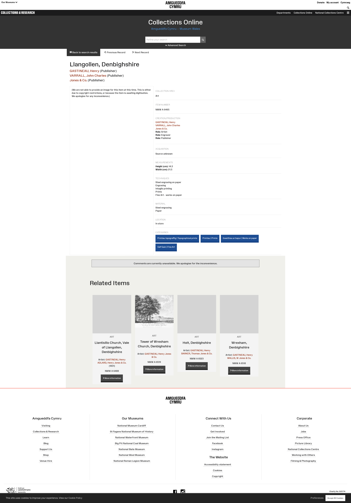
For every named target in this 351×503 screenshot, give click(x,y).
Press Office (303, 437)
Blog (45, 443)
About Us (303, 425)
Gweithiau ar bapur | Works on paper (240, 238)
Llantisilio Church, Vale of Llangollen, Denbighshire (112, 347)
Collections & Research (18, 13)
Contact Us (217, 425)
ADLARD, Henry (105, 362)
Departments (284, 13)
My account (332, 2)
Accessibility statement (217, 464)
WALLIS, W (233, 358)
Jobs (303, 431)
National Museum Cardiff (131, 425)
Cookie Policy (75, 498)
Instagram (217, 449)
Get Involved (217, 431)
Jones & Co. (78, 80)
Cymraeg (345, 2)
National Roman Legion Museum (132, 461)
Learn (46, 437)
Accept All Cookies (335, 498)
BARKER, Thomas (190, 353)
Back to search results (84, 52)
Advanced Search (176, 45)
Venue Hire (46, 461)
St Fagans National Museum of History (131, 431)
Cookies (217, 470)
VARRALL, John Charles (88, 75)
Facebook (217, 443)
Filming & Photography (303, 461)
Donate (321, 2)
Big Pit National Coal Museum (131, 443)
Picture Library (303, 443)
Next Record (141, 52)
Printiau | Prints (210, 238)
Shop (46, 455)
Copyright (217, 476)
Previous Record (115, 52)
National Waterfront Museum (131, 437)
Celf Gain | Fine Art (166, 247)
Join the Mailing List (217, 437)
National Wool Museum (132, 455)
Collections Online (303, 13)
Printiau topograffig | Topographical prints (177, 238)
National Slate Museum (132, 449)
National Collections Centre (329, 13)
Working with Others (303, 455)
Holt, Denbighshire (197, 342)
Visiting (46, 425)
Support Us (46, 449)
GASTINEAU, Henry (84, 71)
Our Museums (8, 2)
